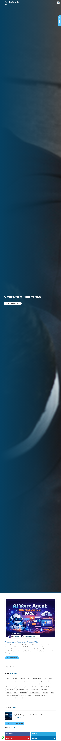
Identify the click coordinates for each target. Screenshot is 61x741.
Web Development (10, 698)
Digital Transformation (32, 686)
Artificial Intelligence (29, 698)
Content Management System (13, 683)
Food (48, 683)
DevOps (48, 686)
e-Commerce (34, 689)
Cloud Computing (10, 689)
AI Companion (20, 689)
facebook (9, 734)
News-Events (21, 686)
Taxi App (19, 698)
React (15, 692)
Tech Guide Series (10, 686)
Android (42, 683)
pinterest (9, 738)
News (52, 692)
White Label (9, 692)
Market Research (41, 698)
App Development (10, 700)
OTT (27, 689)
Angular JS (34, 681)
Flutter (7, 678)
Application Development (12, 695)
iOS (23, 683)
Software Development (40, 695)
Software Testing (48, 678)
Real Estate (22, 678)
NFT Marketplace (37, 678)
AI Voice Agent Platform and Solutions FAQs (21, 642)
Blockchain (29, 695)
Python (22, 695)
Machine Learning (10, 681)
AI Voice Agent (23, 692)
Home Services (44, 689)
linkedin (34, 738)
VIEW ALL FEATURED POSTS (14, 723)
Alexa (18, 681)
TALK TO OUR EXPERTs (12, 303)
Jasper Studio (26, 681)
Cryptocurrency (43, 681)
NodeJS (41, 686)
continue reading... (12, 658)
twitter (34, 734)
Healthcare (14, 678)
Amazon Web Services (32, 683)
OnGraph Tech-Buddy (35, 692)
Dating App (45, 692)
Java (29, 678)
